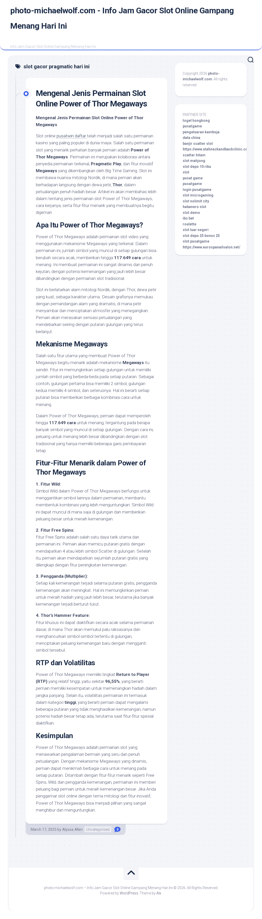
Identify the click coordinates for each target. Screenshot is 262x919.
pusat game (193, 178)
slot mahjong (194, 161)
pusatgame (192, 126)
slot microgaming (198, 195)
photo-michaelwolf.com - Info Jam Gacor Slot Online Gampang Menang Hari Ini (122, 18)
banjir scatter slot (198, 143)
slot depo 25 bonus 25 (201, 236)
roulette (189, 224)
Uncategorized (98, 829)
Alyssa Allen (72, 829)
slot (186, 172)
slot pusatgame (196, 241)
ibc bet (188, 218)
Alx (158, 893)
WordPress (129, 893)
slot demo (191, 213)
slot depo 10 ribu (197, 167)
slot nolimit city (196, 201)
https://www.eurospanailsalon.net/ (211, 247)
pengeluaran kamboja (201, 132)
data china (191, 138)
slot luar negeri (196, 230)
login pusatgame (197, 190)
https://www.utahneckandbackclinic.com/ (217, 149)
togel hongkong (196, 120)
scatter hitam (194, 155)
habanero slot (194, 207)
